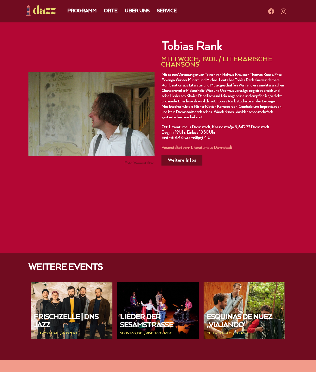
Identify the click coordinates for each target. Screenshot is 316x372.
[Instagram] (283, 11)
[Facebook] (271, 11)
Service (167, 11)
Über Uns (137, 11)
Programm (81, 11)
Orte (110, 11)
